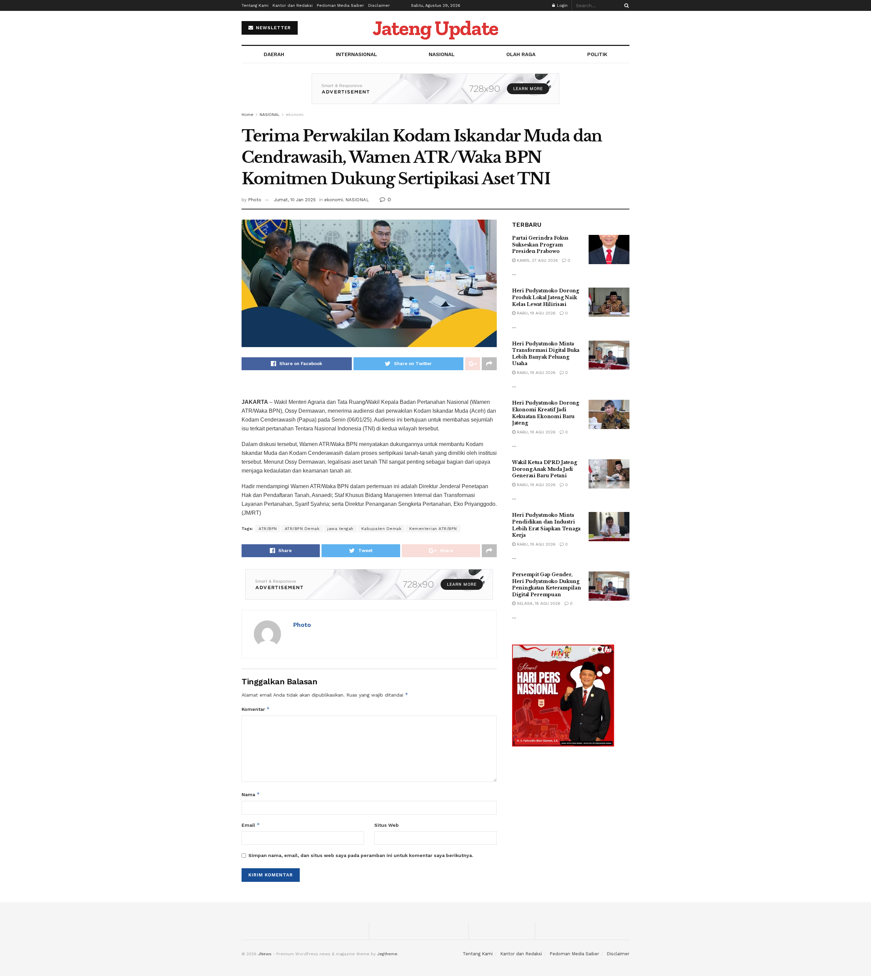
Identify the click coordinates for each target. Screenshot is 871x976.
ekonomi (294, 114)
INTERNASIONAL (356, 54)
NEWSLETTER (272, 27)
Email (251, 825)
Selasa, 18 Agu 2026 (537, 603)
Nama (251, 794)
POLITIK (597, 54)
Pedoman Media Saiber (340, 5)
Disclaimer (379, 5)
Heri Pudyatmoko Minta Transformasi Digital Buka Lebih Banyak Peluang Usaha (545, 354)
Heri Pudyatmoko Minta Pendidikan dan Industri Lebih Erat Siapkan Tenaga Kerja (546, 525)
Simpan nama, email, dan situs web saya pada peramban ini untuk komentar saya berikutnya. (360, 855)
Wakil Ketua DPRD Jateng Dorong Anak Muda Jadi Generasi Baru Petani (544, 469)
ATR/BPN (268, 528)
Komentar (256, 709)
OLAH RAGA (521, 54)
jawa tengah (340, 528)
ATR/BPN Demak (302, 528)
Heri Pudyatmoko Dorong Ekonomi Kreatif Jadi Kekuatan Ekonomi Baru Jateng (545, 413)
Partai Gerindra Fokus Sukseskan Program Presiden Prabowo (540, 244)
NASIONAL (442, 54)
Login (562, 5)
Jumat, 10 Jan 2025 (295, 199)
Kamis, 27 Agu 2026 (536, 260)
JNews (265, 954)
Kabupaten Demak (381, 528)
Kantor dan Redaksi (293, 5)
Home (247, 114)
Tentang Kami (255, 5)
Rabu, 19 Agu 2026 (535, 313)
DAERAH (274, 54)
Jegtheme (387, 954)
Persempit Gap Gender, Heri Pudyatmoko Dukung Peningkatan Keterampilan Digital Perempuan (546, 584)
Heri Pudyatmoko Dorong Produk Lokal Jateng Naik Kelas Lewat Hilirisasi (545, 297)
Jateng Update (435, 28)
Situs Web (386, 825)
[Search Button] (625, 5)
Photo (254, 199)
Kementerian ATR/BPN (433, 528)
